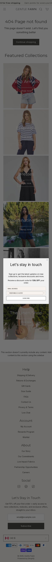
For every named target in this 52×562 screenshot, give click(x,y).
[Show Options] (44, 293)
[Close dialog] (47, 260)
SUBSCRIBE (26, 298)
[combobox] (25, 293)
